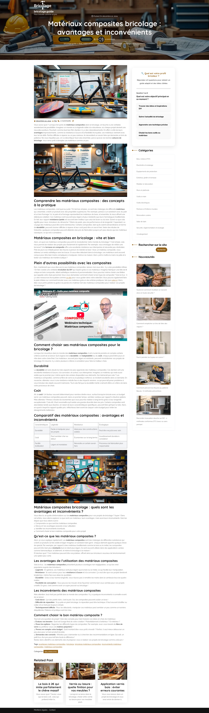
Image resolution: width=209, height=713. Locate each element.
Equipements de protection (147, 171)
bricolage (70, 644)
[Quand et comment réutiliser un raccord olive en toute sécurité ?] (154, 275)
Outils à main (141, 197)
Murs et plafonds (143, 190)
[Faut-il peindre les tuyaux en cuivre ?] (154, 342)
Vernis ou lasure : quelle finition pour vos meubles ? (80, 687)
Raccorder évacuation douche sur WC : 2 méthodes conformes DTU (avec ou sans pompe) (152, 421)
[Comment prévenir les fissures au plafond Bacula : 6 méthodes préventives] (154, 373)
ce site (68, 278)
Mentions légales (40, 710)
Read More (47, 671)
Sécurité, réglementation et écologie (150, 228)
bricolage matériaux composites (88, 644)
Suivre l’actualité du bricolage (151, 117)
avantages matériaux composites (52, 644)
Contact (52, 710)
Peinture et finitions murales (147, 209)
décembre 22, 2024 (43, 121)
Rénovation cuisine (144, 215)
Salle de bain (141, 222)
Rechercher (161, 250)
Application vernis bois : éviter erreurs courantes (112, 687)
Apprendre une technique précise (153, 125)
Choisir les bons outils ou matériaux (149, 134)
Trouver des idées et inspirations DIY (153, 107)
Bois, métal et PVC (86, 44)
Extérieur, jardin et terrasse (146, 178)
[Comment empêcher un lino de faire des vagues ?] (154, 309)
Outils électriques (143, 203)
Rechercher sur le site (153, 244)
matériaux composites (53, 647)
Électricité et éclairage (145, 165)
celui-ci (114, 280)
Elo (55, 121)
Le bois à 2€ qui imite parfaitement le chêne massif (48, 687)
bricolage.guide (44, 11)
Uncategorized (142, 234)
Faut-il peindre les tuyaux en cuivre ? (150, 357)
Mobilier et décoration (145, 184)
